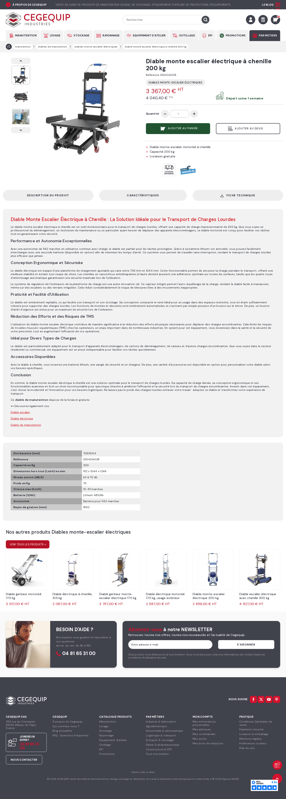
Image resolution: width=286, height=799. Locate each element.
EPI (210, 35)
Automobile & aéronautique (164, 730)
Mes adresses (202, 729)
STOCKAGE (81, 35)
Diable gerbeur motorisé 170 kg (23, 596)
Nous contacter (24, 759)
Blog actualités (62, 730)
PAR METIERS (268, 35)
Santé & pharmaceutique (163, 744)
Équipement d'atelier (113, 740)
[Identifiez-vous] (250, 19)
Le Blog (268, 4)
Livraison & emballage (253, 734)
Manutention (107, 721)
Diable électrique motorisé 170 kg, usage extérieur (165, 596)
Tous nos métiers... (158, 754)
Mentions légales (250, 738)
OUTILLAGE (187, 35)
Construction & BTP (159, 749)
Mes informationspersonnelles (204, 723)
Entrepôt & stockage (160, 740)
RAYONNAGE (111, 35)
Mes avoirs (200, 738)
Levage (104, 726)
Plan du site (247, 748)
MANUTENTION (26, 35)
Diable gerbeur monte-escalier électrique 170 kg (118, 596)
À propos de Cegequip (67, 721)
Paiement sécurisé (251, 729)
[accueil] (9, 47)
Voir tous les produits (27, 544)
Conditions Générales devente (255, 723)
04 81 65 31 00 (79, 653)
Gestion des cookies (143, 772)
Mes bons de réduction (208, 743)
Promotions (107, 754)
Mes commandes (204, 734)
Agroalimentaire (156, 726)
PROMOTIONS (236, 35)
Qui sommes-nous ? (66, 726)
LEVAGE (55, 35)
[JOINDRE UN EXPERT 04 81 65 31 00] (277, 765)
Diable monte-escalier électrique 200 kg (209, 596)
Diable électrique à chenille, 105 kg (72, 596)
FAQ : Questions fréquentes (71, 735)
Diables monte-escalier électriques (176, 82)
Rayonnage (106, 735)
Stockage (105, 730)
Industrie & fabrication (161, 721)
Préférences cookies (252, 743)
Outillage (105, 744)
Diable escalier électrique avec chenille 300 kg (257, 596)
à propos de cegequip (29, 4)
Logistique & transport (161, 735)
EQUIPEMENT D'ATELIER (149, 35)
